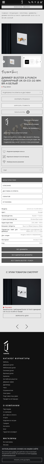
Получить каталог (31, 120)
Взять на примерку (31, 128)
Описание (7, 185)
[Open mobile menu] (4, 2)
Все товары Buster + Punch (22, 260)
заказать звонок (22, 7)
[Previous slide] (17, 326)
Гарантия (6, 196)
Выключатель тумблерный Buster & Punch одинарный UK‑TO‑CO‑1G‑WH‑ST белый (22, 310)
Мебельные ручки (9, 368)
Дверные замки (8, 382)
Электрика (6, 393)
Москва (5, 445)
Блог (4, 429)
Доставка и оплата (10, 191)
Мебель (6, 362)
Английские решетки (10, 379)
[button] (40, 61)
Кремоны (6, 376)
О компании (7, 412)
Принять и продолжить (22, 460)
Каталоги (6, 426)
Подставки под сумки (10, 396)
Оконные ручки (8, 370)
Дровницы (6, 385)
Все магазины (8, 442)
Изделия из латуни (9, 420)
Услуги (5, 418)
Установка (7, 202)
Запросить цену (22, 316)
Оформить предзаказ (22, 99)
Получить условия (31, 124)
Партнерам (7, 409)
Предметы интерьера (10, 399)
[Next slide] (27, 326)
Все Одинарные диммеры (22, 255)
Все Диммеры (22, 249)
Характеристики (9, 180)
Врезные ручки (8, 373)
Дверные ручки (8, 365)
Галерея (6, 423)
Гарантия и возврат (10, 432)
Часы (5, 387)
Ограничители (8, 390)
